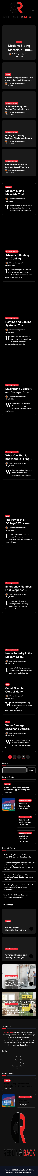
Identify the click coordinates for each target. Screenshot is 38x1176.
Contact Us (19, 1060)
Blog (7, 516)
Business (19, 42)
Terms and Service (19, 1066)
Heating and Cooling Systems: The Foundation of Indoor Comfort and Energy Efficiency (19, 877)
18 (23, 757)
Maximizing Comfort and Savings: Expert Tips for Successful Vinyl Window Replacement (18, 887)
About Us (19, 1057)
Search (5, 763)
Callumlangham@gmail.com (20, 54)
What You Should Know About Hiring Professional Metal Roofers (17, 460)
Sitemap (19, 1069)
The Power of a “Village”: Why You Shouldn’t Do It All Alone (17, 525)
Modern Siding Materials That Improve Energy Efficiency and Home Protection (19, 80)
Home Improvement (11, 103)
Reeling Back (8, 1032)
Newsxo (17, 1172)
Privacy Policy (19, 1063)
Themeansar (26, 1172)
